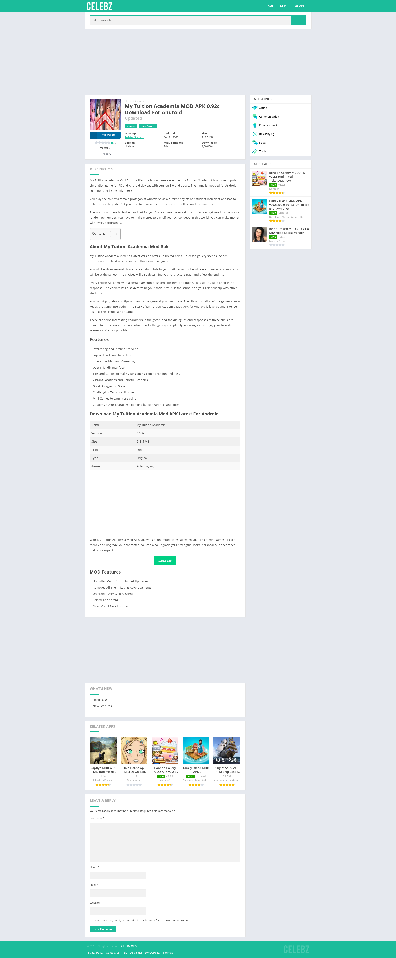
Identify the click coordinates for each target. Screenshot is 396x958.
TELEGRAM (108, 135)
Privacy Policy (95, 952)
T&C (124, 952)
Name (94, 867)
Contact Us (112, 952)
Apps (283, 6)
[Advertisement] (198, 61)
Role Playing (148, 126)
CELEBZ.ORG (129, 946)
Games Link (165, 560)
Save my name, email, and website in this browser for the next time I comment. (142, 920)
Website (95, 902)
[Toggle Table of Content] (111, 234)
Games (299, 6)
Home (269, 6)
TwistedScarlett (134, 137)
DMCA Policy (152, 952)
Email (94, 885)
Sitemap (168, 952)
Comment (97, 818)
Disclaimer (136, 952)
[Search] (298, 20)
